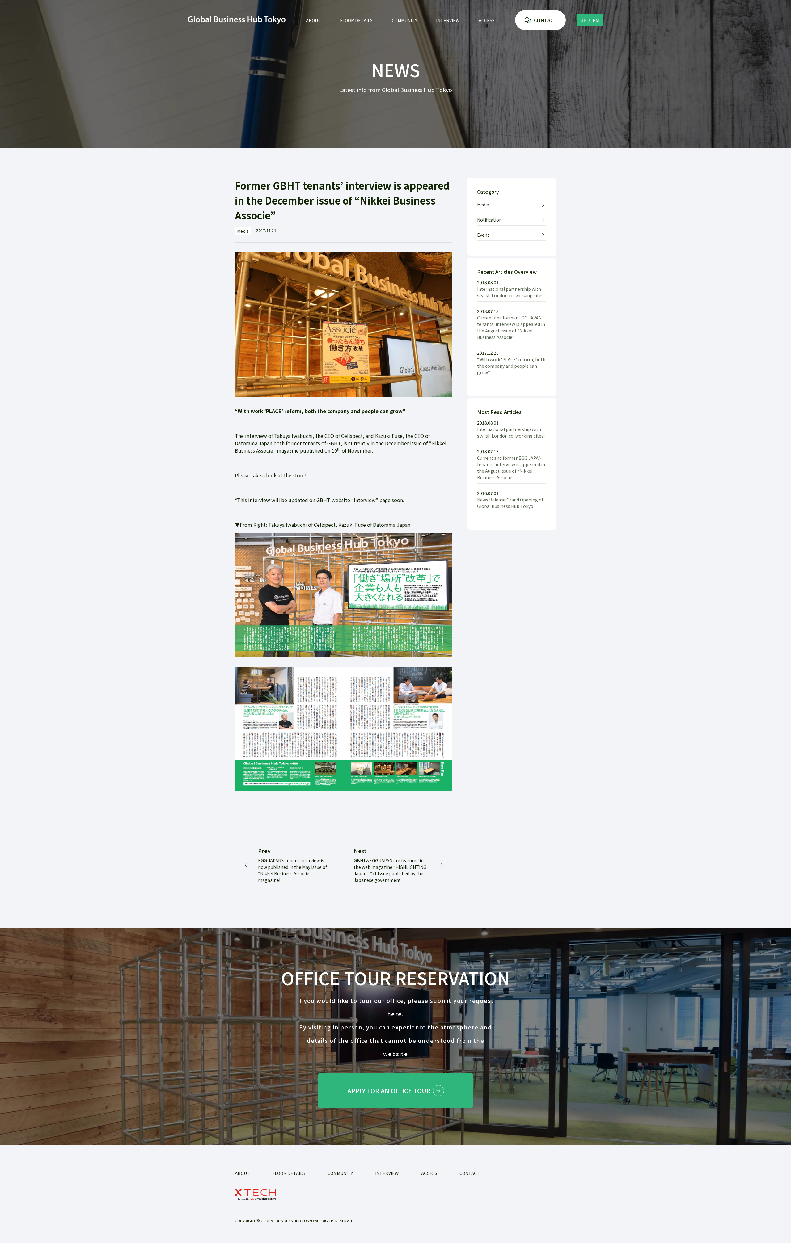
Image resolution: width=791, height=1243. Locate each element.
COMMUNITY (404, 20)
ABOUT (313, 20)
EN (596, 20)
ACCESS (487, 20)
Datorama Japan (254, 443)
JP (584, 20)
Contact (469, 1173)
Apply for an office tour (388, 1090)
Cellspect (352, 435)
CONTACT (545, 20)
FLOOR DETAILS (356, 20)
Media (483, 204)
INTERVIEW (447, 20)
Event (483, 235)
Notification (489, 220)
